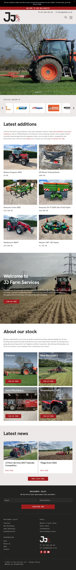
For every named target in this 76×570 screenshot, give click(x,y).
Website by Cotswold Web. (14, 564)
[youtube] (48, 552)
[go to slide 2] (37, 92)
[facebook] (41, 552)
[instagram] (44, 552)
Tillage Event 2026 (48, 462)
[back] (2, 108)
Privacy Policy (34, 562)
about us (30, 139)
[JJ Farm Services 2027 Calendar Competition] (21, 450)
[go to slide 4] (40, 92)
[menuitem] (20, 523)
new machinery (58, 132)
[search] (66, 17)
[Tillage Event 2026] (55, 450)
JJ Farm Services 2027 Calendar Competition (20, 464)
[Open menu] (70, 17)
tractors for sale (59, 139)
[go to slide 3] (38, 92)
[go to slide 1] (35, 92)
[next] (74, 108)
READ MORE (9, 470)
